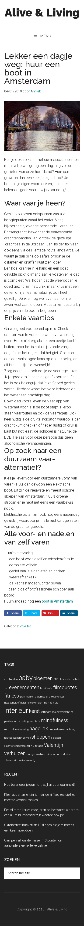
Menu (45, 36)
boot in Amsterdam (57, 601)
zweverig (30, 760)
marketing (23, 721)
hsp (50, 702)
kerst (34, 711)
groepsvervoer (56, 696)
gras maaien (27, 696)
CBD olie (58, 679)
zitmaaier (19, 760)
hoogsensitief (12, 702)
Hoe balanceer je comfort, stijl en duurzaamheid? (39, 784)
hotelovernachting (37, 702)
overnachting (67, 729)
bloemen (43, 678)
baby (25, 678)
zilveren (8, 760)
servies (27, 737)
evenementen (24, 687)
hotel (23, 702)
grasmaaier (41, 696)
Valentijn (53, 745)
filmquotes (65, 687)
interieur (16, 710)
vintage (30, 754)
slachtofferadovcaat (15, 745)
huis (55, 702)
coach (66, 679)
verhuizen (15, 753)
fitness (11, 696)
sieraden (56, 737)
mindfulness (54, 720)
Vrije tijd (25, 626)
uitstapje (38, 745)
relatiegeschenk (13, 737)
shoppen (41, 737)
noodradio (54, 729)
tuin (29, 745)
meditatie (34, 721)
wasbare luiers (43, 754)
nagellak (38, 728)
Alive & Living (42, 12)
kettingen (46, 712)
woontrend (59, 754)
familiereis (46, 688)
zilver (69, 754)
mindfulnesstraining (16, 729)
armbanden (11, 679)
